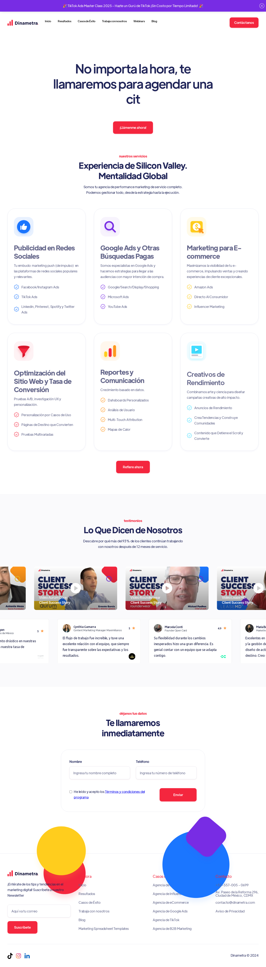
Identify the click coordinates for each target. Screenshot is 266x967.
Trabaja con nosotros (114, 21)
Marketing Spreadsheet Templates (104, 928)
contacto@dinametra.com (235, 902)
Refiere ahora (133, 467)
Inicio (48, 21)
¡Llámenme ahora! (133, 127)
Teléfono (142, 761)
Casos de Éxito (86, 21)
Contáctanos (244, 22)
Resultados (64, 21)
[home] (22, 23)
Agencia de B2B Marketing (172, 928)
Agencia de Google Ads (170, 911)
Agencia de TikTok (166, 920)
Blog (154, 21)
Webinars (139, 21)
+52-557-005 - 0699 (232, 885)
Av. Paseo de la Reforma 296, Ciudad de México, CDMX (237, 893)
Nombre (75, 761)
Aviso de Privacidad (230, 911)
